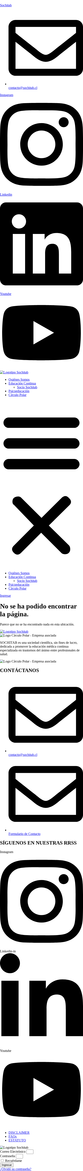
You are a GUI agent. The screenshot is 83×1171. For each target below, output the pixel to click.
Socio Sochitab (27, 387)
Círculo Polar (17, 395)
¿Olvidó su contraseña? (15, 1169)
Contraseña (7, 1156)
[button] (41, 484)
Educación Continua (22, 383)
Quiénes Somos (19, 379)
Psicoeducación (19, 391)
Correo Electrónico (13, 1151)
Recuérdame (13, 1160)
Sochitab (6, 5)
